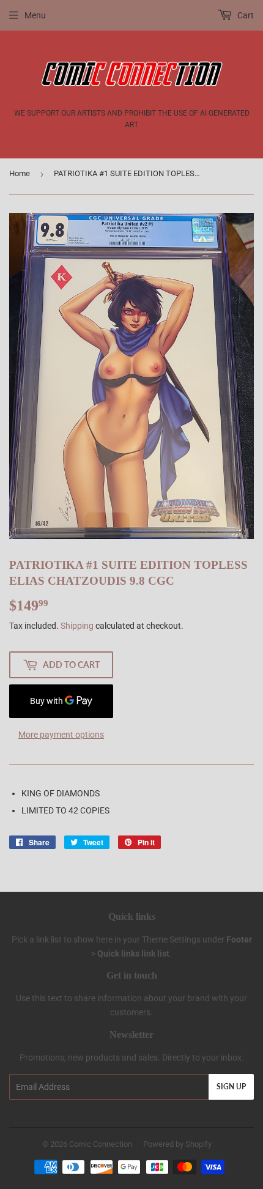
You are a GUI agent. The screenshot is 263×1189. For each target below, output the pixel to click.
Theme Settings (171, 939)
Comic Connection (100, 1144)
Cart (244, 15)
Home (19, 173)
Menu (35, 15)
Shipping (77, 626)
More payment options (61, 734)
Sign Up (231, 1086)
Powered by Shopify (177, 1144)
